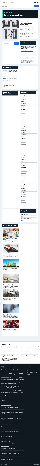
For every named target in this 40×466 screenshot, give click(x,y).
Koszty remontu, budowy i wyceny (26, 218)
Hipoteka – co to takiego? (7, 253)
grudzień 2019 (23, 144)
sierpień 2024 (23, 111)
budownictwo (3, 371)
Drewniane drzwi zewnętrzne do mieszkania (7, 443)
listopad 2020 (23, 138)
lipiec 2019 (23, 153)
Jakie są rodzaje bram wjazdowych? (26, 24)
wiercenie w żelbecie (5, 393)
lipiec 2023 (23, 124)
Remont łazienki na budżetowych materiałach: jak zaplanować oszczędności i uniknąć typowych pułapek (28, 47)
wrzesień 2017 (23, 196)
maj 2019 (22, 157)
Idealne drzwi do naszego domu (8, 80)
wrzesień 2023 (23, 122)
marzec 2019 (23, 161)
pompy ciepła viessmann (9, 384)
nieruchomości (14, 379)
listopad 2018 (23, 169)
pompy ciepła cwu (13, 382)
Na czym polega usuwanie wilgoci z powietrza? (8, 448)
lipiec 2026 (23, 95)
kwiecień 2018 (23, 182)
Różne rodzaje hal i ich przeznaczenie (6, 402)
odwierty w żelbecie (5, 382)
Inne (22, 216)
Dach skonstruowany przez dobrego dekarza (10, 329)
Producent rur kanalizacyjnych (10, 386)
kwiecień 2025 (23, 105)
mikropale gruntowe (6, 379)
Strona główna (36, 464)
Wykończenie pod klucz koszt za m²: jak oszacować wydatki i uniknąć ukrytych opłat (29, 350)
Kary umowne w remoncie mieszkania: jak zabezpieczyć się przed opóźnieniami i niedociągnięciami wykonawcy (27, 51)
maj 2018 (22, 180)
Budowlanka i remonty (24, 21)
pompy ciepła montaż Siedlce (10, 383)
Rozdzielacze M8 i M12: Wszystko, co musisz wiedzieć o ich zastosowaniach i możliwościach (12, 456)
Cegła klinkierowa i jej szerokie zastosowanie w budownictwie (10, 407)
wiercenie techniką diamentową (11, 392)
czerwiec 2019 (23, 155)
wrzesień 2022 (23, 126)
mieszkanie (15, 377)
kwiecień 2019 (23, 159)
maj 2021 (22, 136)
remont (17, 386)
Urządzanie (5, 73)
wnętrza (10, 393)
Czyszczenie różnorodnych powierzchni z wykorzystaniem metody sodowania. (11, 419)
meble (10, 377)
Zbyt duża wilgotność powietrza (6, 405)
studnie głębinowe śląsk (7, 389)
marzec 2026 (23, 101)
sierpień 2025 (23, 103)
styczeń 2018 (23, 188)
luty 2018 (22, 186)
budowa (18, 369)
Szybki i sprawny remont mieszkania (6, 441)
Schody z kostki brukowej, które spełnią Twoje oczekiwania (10, 431)
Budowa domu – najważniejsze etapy (6, 436)
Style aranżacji (3, 426)
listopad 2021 (23, 132)
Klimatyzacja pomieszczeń (7, 313)
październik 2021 (24, 134)
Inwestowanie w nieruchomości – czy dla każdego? (8, 421)
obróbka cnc (21, 379)
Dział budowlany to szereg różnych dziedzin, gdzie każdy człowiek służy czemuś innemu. (10, 71)
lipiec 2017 (23, 200)
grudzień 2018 (23, 167)
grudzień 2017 (23, 190)
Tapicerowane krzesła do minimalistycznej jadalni (9, 86)
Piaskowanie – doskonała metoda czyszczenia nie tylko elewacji (10, 453)
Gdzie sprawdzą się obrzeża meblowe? (7, 459)
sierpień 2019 (23, 151)
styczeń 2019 (23, 165)
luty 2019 (22, 163)
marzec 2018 (23, 184)
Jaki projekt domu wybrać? (5, 446)
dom (10, 373)
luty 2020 (22, 140)
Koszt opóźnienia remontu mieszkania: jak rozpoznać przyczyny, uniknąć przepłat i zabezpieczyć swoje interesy (27, 61)
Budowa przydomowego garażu (6, 424)
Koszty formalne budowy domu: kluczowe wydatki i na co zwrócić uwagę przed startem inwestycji (29, 355)
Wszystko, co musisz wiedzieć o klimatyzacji (10, 78)
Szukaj (36, 6)
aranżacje (3, 369)
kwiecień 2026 (23, 99)
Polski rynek (3, 400)
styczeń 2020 (23, 142)
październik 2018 (24, 171)
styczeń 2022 (23, 130)
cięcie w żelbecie (19, 371)
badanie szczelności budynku (11, 369)
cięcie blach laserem (9, 371)
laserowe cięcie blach (9, 374)
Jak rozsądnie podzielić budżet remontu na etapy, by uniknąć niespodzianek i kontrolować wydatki (10, 238)
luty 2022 (22, 128)
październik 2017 (24, 194)
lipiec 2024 (23, 113)
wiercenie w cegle (20, 392)
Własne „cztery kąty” (6, 283)
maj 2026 (22, 97)
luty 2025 (22, 107)
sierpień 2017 (23, 198)
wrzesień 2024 (23, 109)
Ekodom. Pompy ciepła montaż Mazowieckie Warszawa (10, 269)
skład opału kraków (10, 387)
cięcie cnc (14, 371)
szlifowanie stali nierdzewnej (14, 389)
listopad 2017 (23, 192)
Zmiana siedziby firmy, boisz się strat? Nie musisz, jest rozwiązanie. (9, 299)
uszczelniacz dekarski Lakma (8, 390)
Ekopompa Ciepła (15, 372)
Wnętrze (22, 220)
